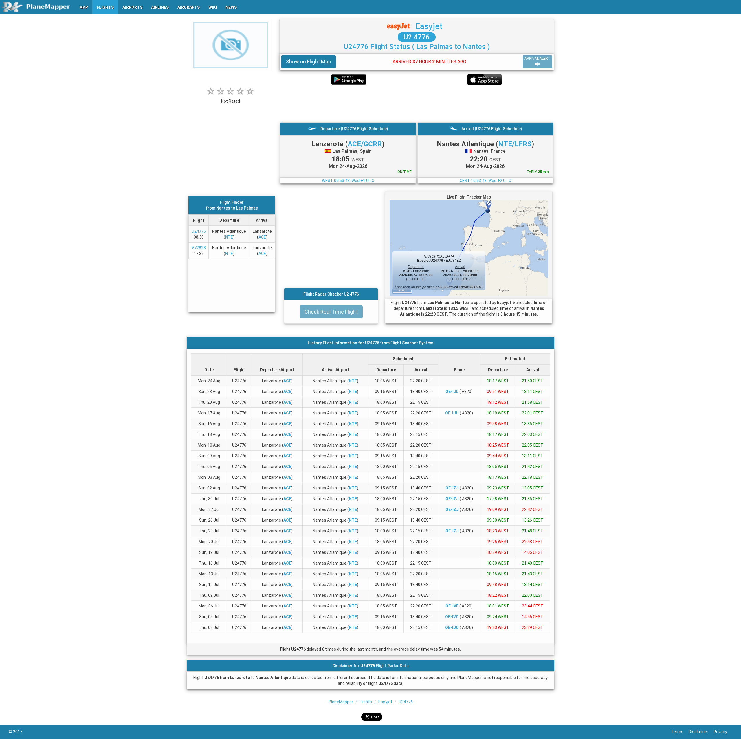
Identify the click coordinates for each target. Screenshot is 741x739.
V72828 (199, 247)
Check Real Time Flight (331, 312)
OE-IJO (452, 627)
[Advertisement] (416, 103)
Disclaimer (701, 731)
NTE (229, 237)
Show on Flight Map (308, 62)
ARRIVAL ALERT (537, 59)
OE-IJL (451, 391)
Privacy (723, 731)
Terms (680, 731)
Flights (366, 702)
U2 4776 (416, 37)
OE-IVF (451, 606)
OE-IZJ (452, 488)
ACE (262, 237)
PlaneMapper (341, 702)
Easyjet (428, 26)
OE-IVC (452, 616)
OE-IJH (452, 413)
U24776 (406, 702)
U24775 (199, 231)
